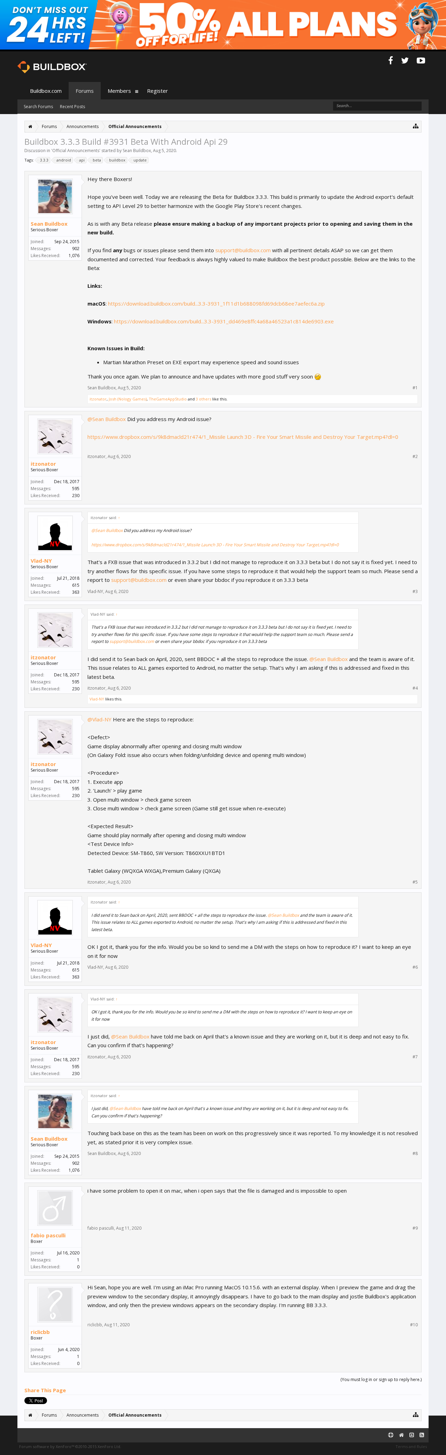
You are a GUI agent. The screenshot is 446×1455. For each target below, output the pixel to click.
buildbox (117, 160)
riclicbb (40, 1331)
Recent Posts (72, 107)
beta (97, 160)
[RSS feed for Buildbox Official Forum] (422, 1435)
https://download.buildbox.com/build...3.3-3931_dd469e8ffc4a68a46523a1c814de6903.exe (224, 321)
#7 (415, 1057)
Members (119, 90)
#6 (415, 967)
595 (75, 489)
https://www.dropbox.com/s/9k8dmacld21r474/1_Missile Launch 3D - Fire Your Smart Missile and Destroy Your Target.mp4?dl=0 (242, 436)
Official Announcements (75, 150)
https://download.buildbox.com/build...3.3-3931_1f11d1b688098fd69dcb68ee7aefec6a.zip (216, 303)
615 (75, 585)
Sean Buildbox (137, 150)
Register (157, 90)
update (140, 160)
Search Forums (38, 107)
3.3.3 (44, 160)
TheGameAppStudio (168, 399)
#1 (415, 388)
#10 (414, 1325)
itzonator (98, 399)
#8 (415, 1153)
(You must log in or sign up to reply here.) (381, 1379)
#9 (415, 1228)
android (63, 160)
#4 (415, 688)
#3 (415, 591)
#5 (415, 882)
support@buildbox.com (243, 250)
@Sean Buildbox (106, 418)
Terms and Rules (411, 1446)
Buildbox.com (46, 90)
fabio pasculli (48, 1235)
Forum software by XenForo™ (70, 1446)
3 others (203, 399)
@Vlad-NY (99, 719)
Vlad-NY (41, 560)
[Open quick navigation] (416, 125)
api (82, 160)
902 (75, 249)
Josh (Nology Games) (128, 399)
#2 (415, 456)
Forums (85, 90)
